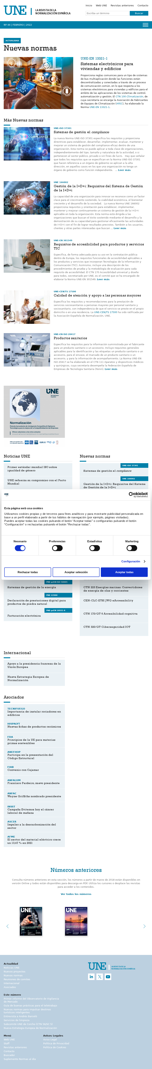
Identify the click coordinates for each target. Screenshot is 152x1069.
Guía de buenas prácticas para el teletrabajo (30, 1005)
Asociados (10, 987)
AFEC (119, 103)
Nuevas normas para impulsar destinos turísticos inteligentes (27, 1011)
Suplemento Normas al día (20, 1059)
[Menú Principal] (145, 25)
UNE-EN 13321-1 (100, 107)
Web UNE (101, 5)
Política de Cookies (54, 1047)
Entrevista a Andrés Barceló (20, 1016)
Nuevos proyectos (14, 971)
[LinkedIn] (91, 977)
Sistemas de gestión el (81, 132)
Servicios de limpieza (16, 1020)
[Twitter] (99, 977)
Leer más (124, 170)
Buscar (139, 13)
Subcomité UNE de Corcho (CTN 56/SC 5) (28, 1024)
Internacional (11, 983)
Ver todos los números (76, 894)
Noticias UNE (11, 967)
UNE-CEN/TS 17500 (105, 312)
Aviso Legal (50, 1039)
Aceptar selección (76, 572)
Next (144, 926)
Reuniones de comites (17, 979)
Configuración (130, 561)
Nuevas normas (13, 975)
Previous (7, 926)
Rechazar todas (28, 572)
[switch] (57, 548)
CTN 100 (129, 96)
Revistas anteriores (122, 5)
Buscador (9, 1055)
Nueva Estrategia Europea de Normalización (30, 1028)
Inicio (89, 5)
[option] (34, 416)
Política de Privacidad (56, 1043)
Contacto (143, 5)
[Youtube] (108, 977)
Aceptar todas (124, 572)
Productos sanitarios (70, 338)
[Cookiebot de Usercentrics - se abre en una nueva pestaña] (131, 495)
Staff (6, 1043)
